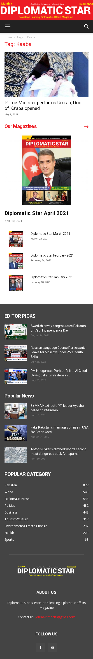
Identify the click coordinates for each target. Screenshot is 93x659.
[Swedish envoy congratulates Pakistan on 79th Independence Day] (16, 331)
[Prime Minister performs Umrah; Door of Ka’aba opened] (46, 74)
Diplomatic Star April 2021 (37, 213)
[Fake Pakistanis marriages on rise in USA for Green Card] (16, 433)
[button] (7, 26)
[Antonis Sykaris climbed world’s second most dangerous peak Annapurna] (16, 455)
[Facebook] (40, 647)
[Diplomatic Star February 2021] (16, 261)
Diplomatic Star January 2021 (52, 277)
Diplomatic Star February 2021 (52, 255)
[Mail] (52, 647)
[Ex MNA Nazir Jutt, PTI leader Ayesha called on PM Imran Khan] (16, 411)
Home (8, 37)
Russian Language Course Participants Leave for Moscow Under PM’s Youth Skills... (58, 352)
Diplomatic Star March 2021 (50, 233)
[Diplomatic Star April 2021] (46, 170)
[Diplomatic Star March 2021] (16, 239)
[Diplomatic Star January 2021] (16, 283)
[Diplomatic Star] (46, 10)
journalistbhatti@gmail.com (55, 617)
